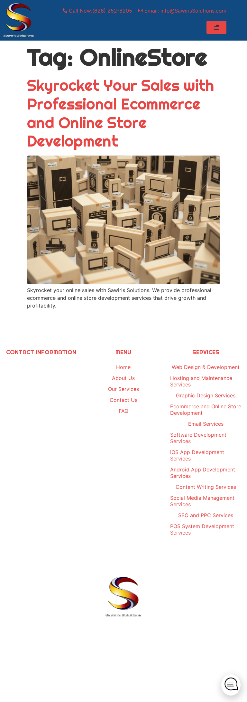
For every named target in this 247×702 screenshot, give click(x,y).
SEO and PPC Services (205, 515)
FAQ (123, 411)
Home (123, 367)
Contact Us (123, 400)
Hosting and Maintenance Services (201, 381)
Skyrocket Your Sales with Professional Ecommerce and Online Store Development (120, 113)
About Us (123, 378)
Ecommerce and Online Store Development (205, 409)
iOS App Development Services (197, 455)
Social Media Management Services (202, 501)
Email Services (206, 424)
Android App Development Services (202, 472)
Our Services (123, 389)
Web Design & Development (206, 367)
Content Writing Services (206, 487)
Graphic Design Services (205, 395)
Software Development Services (198, 438)
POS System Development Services (202, 529)
